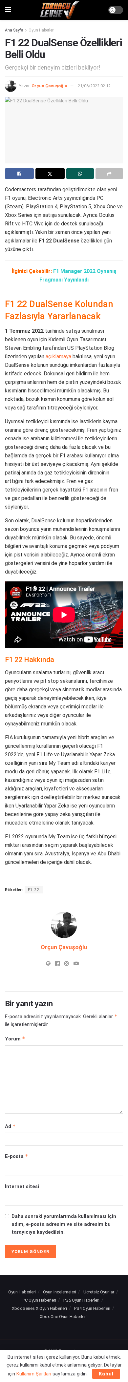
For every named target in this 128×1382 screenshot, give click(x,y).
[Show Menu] (8, 10)
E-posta (16, 1156)
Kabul (106, 1374)
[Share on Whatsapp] (80, 173)
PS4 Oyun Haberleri (92, 1308)
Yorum (15, 1039)
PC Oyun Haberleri (39, 1300)
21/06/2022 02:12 (94, 85)
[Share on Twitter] (49, 173)
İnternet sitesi (22, 1186)
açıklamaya (58, 356)
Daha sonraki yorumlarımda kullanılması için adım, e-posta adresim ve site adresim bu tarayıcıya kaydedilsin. (63, 1224)
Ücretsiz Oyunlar (98, 1291)
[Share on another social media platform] (109, 173)
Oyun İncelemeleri (59, 1291)
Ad (10, 1126)
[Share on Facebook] (19, 173)
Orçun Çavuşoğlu (49, 85)
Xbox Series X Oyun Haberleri (39, 1308)
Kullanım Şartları (33, 1374)
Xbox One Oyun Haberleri (63, 1316)
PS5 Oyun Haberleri (81, 1300)
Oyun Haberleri (41, 30)
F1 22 (33, 890)
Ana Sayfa (14, 30)
